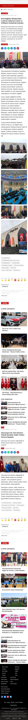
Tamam (19, 718)
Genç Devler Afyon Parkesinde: (13, 590)
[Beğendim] (2, 278)
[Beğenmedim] (12, 278)
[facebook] (2, 48)
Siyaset (4, 673)
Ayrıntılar (15, 718)
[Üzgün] (25, 278)
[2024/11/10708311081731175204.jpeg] (14, 187)
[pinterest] (18, 48)
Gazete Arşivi (13, 683)
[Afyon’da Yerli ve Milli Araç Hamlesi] (14, 319)
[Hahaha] (18, 278)
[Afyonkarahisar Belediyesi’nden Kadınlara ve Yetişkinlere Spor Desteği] (14, 621)
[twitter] (5, 48)
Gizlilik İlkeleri (13, 705)
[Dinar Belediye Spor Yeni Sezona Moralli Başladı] (14, 600)
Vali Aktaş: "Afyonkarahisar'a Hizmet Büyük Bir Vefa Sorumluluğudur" (12, 393)
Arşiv (11, 681)
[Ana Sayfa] (1, 9)
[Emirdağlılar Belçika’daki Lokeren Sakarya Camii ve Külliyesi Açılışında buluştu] (14, 60)
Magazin (17, 669)
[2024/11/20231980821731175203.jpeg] (14, 146)
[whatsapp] (8, 48)
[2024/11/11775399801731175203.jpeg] (14, 161)
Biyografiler (4, 683)
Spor (16, 673)
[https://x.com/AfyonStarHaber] (5, 697)
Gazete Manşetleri (5, 689)
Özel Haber (5, 671)
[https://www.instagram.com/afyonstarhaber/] (8, 697)
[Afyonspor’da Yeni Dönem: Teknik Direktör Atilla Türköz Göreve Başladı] (14, 464)
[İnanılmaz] (22, 278)
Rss (5, 702)
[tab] (5, 286)
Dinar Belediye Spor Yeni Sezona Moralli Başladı (13, 610)
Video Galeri (4, 679)
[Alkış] (5, 278)
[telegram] (11, 48)
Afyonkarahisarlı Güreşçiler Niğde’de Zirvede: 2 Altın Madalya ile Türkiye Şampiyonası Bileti (13, 569)
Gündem (4, 669)
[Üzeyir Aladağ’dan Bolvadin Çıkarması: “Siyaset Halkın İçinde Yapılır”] (14, 341)
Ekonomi (17, 667)
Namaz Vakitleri (5, 693)
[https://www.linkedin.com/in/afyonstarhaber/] (11, 697)
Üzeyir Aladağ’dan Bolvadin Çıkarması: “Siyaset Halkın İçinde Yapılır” (13, 351)
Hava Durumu (4, 686)
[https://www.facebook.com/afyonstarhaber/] (2, 697)
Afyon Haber (10, 9)
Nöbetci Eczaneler (5, 691)
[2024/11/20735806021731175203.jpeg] (14, 212)
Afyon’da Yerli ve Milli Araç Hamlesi (11, 329)
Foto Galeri (3, 677)
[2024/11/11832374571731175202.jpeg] (14, 237)
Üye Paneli (13, 677)
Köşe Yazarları (4, 681)
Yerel (16, 675)
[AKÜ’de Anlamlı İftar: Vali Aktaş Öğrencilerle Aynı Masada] (14, 362)
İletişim (12, 702)
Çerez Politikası (19, 702)
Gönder (5, 303)
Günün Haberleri (14, 679)
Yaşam (3, 675)
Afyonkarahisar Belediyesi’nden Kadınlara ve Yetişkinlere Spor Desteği (13, 631)
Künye (8, 702)
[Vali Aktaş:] (14, 383)
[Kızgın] (15, 278)
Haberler (5, 9)
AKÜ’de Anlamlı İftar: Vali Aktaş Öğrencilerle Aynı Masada (13, 372)
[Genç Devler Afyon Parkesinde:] (14, 581)
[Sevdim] (9, 278)
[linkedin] (15, 48)
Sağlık (16, 671)
